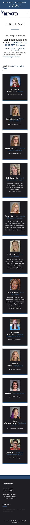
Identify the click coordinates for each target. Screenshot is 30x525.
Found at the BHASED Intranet (16, 44)
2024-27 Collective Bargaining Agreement (15, 49)
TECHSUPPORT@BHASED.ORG (11, 57)
